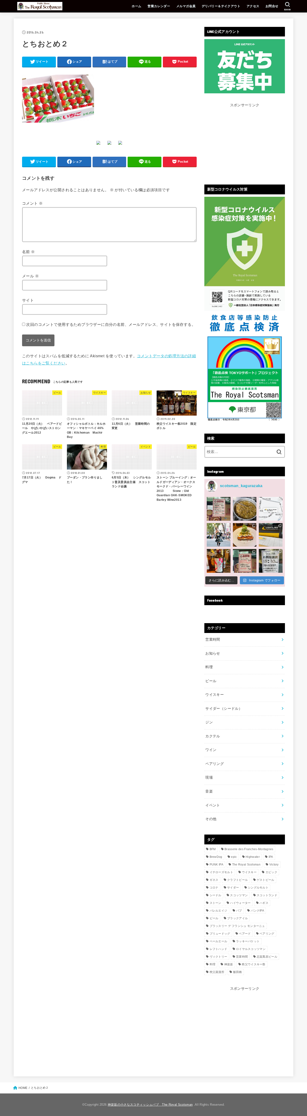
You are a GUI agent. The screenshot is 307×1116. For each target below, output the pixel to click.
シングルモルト (258, 887)
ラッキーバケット (248, 941)
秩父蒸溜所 (217, 972)
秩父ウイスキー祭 (253, 964)
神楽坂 (228, 964)
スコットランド (267, 895)
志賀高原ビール (267, 956)
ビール (210, 681)
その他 (210, 819)
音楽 (209, 791)
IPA (271, 857)
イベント (212, 805)
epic (234, 857)
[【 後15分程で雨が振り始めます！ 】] (271, 509)
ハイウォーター (240, 903)
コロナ (214, 887)
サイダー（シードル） (223, 708)
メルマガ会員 (185, 6)
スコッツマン (239, 895)
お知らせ (212, 653)
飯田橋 (237, 972)
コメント (32, 203)
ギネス (214, 880)
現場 (209, 777)
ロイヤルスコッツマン (251, 949)
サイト (28, 300)
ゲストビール (265, 880)
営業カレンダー (159, 6)
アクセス (253, 6)
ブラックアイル (237, 918)
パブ (239, 910)
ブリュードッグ (220, 933)
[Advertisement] (244, 142)
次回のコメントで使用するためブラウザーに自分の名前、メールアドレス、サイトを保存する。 (110, 324)
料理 (209, 667)
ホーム (136, 6)
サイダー (233, 887)
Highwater (253, 857)
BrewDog (216, 857)
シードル (215, 895)
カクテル (212, 736)
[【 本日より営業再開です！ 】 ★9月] (245, 535)
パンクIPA (257, 910)
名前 (28, 252)
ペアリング (214, 764)
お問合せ (272, 6)
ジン (209, 722)
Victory (274, 864)
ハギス (264, 903)
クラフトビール (237, 880)
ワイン (210, 750)
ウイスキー (214, 695)
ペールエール (218, 941)
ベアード (245, 933)
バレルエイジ (218, 910)
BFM (213, 849)
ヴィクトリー (218, 956)
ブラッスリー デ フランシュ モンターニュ (237, 926)
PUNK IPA (216, 864)
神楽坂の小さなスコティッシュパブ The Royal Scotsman (150, 1104)
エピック (271, 872)
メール (30, 276)
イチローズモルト (221, 872)
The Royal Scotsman (246, 864)
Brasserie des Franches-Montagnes (248, 849)
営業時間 (212, 639)
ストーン (215, 903)
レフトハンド (218, 949)
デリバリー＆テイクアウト (221, 6)
